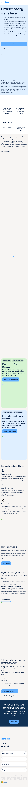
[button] (26, 2)
